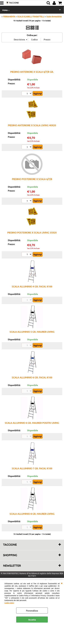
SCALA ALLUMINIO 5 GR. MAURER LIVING (32, 331)
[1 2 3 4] (27, 93)
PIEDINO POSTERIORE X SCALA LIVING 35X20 (32, 232)
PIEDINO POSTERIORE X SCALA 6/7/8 (32, 178)
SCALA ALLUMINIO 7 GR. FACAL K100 (32, 468)
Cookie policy (9, 602)
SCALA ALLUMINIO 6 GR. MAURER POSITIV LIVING (32, 422)
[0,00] (60, 3)
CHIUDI (62, 582)
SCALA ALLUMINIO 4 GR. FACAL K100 (32, 286)
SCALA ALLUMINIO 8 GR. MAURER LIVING (32, 513)
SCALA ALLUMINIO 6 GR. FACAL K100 (32, 377)
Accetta (32, 619)
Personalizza (32, 610)
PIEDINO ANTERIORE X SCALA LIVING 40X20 (32, 125)
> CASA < (6, 10)
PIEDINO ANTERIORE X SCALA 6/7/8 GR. (32, 71)
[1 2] (27, 147)
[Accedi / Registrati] (54, 3)
